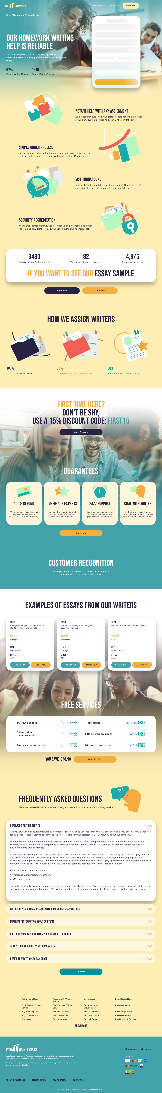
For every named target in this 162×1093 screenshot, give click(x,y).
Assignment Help (30, 999)
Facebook (132, 1050)
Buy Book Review (61, 1011)
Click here (62, 290)
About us (114, 5)
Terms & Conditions (15, 1080)
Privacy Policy (39, 1080)
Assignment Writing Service (62, 1000)
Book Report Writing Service (31, 1006)
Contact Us (78, 1080)
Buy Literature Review (125, 1019)
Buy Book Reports (30, 1011)
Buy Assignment (122, 1005)
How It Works (100, 5)
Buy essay (26, 1019)
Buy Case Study (91, 1011)
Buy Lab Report (91, 1019)
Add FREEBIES (95, 759)
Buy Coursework (60, 1015)
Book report (89, 999)
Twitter (148, 1050)
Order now (130, 5)
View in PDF (20, 664)
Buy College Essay (123, 1011)
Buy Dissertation (123, 1015)
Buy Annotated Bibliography (91, 1006)
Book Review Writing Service (63, 1006)
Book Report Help (123, 999)
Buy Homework (60, 1019)
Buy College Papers (31, 1015)
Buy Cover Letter (91, 1015)
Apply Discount (81, 432)
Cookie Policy (59, 1080)
